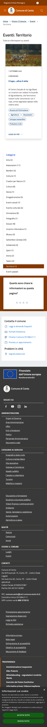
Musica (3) (10, 234)
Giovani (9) (10, 223)
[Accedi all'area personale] (37, 3)
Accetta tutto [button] (23, 715)
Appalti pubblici (12, 471)
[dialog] (23, 707)
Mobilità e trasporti (14, 483)
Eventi (32, 21)
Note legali (10, 639)
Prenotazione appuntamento (18, 611)
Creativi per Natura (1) (15, 181)
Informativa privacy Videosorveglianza (23, 686)
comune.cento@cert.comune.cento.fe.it (23, 594)
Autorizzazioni (12, 515)
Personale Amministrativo (17, 438)
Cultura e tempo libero (15, 459)
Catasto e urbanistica (15, 475)
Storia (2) (10, 255)
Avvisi (8, 540)
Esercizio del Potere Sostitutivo (20, 682)
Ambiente (10, 507)
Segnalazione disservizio (16, 615)
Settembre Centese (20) (16, 239)
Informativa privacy (14, 635)
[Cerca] (41, 10)
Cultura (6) (10, 186)
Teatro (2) (10, 261)
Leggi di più (13, 710)
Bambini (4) (11, 170)
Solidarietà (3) (12, 245)
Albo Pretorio (12, 670)
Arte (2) (9, 159)
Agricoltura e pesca (14, 519)
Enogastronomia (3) (14, 197)
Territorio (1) (11, 266)
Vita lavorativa (12, 463)
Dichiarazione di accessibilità (18, 643)
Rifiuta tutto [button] (23, 721)
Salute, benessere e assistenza (19, 511)
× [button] (44, 690)
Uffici (8, 426)
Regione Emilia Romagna (14, 2)
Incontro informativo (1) (16, 229)
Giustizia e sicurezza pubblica (18, 499)
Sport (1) (9, 250)
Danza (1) (10, 191)
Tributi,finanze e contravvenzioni (20, 503)
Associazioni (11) (13, 165)
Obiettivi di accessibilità (16, 647)
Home (5, 21)
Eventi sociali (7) (13, 202)
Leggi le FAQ (11, 620)
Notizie (9, 532)
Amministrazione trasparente (19, 666)
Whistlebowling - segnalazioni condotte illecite (23, 676)
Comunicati (10, 536)
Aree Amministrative (15, 422)
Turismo (9, 479)
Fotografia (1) (11, 218)
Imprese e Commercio (15, 467)
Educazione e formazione (16, 495)
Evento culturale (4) (14, 207)
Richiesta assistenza (14, 624)
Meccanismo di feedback (16, 651)
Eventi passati (12, 271)
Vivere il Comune (19, 21)
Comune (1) (11, 175)
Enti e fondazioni (13, 430)
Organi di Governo (13, 418)
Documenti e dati (13, 442)
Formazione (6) (12, 213)
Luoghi (9, 551)
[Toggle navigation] (5, 10)
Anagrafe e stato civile (15, 455)
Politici (9, 434)
